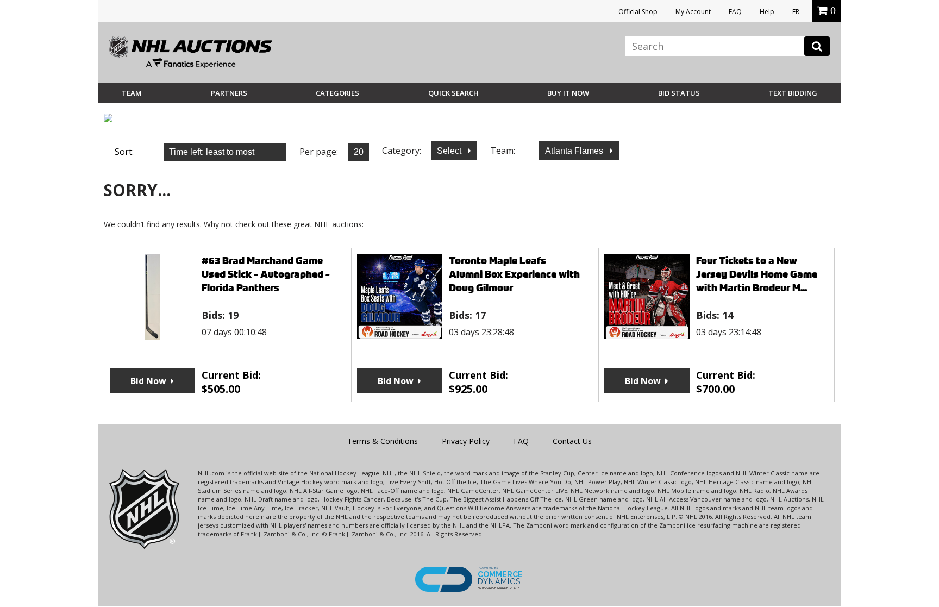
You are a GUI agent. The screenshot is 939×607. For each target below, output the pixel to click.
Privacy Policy (466, 441)
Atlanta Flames (575, 150)
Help (767, 11)
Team (132, 93)
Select (450, 150)
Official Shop (638, 11)
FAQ (735, 11)
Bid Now (148, 381)
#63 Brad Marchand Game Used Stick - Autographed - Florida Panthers (266, 274)
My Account (693, 11)
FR (795, 11)
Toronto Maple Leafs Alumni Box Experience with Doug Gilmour (514, 274)
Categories (337, 93)
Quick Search (453, 93)
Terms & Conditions (382, 441)
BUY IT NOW (568, 93)
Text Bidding (792, 93)
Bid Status (679, 93)
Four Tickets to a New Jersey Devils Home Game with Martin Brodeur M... (756, 274)
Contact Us (572, 441)
